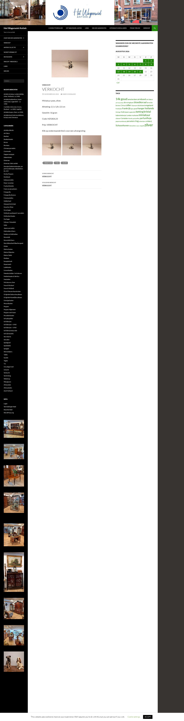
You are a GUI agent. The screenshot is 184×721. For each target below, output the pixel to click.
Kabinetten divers (9, 231)
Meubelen (7, 279)
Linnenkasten (8, 270)
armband (141, 99)
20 (135, 72)
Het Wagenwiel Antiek (15, 28)
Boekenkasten (8, 139)
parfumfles (136, 118)
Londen (129, 115)
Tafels (6, 355)
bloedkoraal (140, 102)
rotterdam (142, 121)
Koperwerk (7, 264)
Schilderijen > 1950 (10, 324)
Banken (6, 136)
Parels (130, 118)
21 (140, 72)
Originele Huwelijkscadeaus (13, 297)
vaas (137, 126)
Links (87, 28)
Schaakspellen (8, 318)
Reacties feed (8, 410)
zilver (64, 163)
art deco (149, 99)
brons (118, 105)
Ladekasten (7, 267)
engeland (149, 105)
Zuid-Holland (8, 391)
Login (5, 404)
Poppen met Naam (10, 312)
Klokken (6, 258)
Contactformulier (56, 28)
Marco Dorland (69, 94)
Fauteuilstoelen (9, 186)
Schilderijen (8, 321)
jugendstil (132, 112)
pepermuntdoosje (121, 121)
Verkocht (46, 85)
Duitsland (7, 177)
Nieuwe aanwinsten (99, 28)
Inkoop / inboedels (11, 61)
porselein (130, 121)
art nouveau (120, 103)
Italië (123, 112)
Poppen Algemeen (10, 309)
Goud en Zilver (8, 207)
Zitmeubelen (8, 388)
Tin (5, 364)
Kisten (6, 246)
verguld (141, 126)
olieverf (118, 118)
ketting (139, 111)
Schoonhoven (122, 125)
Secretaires (7, 337)
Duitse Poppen (8, 174)
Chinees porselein (9, 148)
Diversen (7, 160)
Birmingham (129, 102)
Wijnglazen (7, 382)
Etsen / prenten (9, 183)
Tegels (6, 361)
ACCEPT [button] (148, 717)
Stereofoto (132, 126)
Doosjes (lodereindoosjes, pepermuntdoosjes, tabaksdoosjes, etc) (13, 168)
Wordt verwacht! (10, 52)
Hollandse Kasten (9, 216)
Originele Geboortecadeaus (13, 294)
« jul (117, 82)
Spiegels (6, 349)
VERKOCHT (48, 174)
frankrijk (126, 108)
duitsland (141, 105)
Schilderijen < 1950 (10, 327)
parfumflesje (145, 118)
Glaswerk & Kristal (10, 204)
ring (137, 121)
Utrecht (6, 370)
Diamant (134, 105)
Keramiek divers (9, 240)
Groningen (7, 210)
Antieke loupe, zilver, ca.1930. (13, 112)
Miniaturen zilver (9, 282)
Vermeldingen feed (10, 407)
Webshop (146, 28)
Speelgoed (7, 343)
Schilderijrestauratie (10, 331)
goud (135, 109)
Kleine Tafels (8, 255)
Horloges (7, 219)
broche (149, 102)
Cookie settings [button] (134, 717)
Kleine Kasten (8, 249)
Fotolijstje (119, 108)
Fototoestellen (8, 198)
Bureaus (6, 145)
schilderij (148, 121)
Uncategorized (9, 367)
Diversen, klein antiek (11, 163)
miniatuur (48, 163)
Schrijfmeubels (9, 334)
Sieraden (7, 340)
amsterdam (132, 99)
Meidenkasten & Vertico (11, 276)
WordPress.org (9, 413)
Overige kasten (9, 300)
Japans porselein (9, 228)
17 (118, 72)
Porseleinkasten (9, 315)
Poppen (6, 306)
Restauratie (8, 57)
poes (57, 163)
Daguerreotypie (9, 154)
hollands (149, 108)
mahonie (135, 115)
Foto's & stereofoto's (10, 189)
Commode (7, 151)
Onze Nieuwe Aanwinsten (13, 38)
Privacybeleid (135, 28)
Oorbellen (124, 118)
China (123, 105)
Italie (5, 225)
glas (132, 109)
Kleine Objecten (9, 252)
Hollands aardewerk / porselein (14, 213)
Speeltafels (7, 346)
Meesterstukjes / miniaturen (13, 273)
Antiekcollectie (10, 47)
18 (124, 72)
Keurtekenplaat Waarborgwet (13, 243)
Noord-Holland (9, 288)
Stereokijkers (8, 352)
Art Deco (7, 133)
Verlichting (7, 376)
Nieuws (6, 71)
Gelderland (7, 201)
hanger (141, 108)
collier (128, 105)
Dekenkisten (8, 157)
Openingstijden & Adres (118, 28)
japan (127, 112)
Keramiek (7, 237)
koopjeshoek (8, 261)
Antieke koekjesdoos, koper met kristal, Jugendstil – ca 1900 (13, 101)
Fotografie (7, 192)
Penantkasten (8, 303)
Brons (6, 142)
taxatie (6, 358)
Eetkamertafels (9, 180)
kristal (147, 111)
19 (129, 72)
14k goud (121, 99)
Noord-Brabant (9, 285)
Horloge (118, 112)
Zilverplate (7, 385)
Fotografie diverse (10, 195)
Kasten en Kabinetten (11, 234)
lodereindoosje (121, 115)
